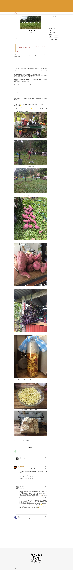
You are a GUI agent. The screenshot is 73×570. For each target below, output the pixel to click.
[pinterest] (58, 13)
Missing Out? (51, 34)
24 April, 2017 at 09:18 (20, 467)
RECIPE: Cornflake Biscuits (52, 28)
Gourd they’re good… (52, 30)
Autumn (50, 26)
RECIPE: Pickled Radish (52, 32)
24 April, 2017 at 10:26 (22, 487)
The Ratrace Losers (21, 466)
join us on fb (54, 39)
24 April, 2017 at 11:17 (20, 517)
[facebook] (55, 13)
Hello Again (50, 24)
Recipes (43, 13)
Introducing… (51, 36)
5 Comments (30, 32)
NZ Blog (39, 13)
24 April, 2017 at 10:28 (22, 458)
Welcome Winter (51, 22)
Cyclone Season (51, 18)
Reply (46, 457)
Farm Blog (34, 13)
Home (29, 13)
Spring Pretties (51, 20)
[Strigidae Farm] (15, 13)
